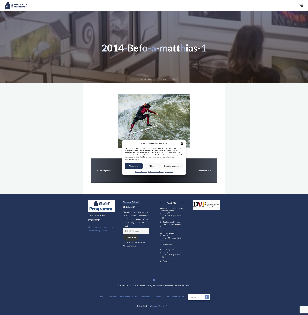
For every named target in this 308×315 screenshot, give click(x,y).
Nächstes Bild (203, 170)
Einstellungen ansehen (173, 166)
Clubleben (112, 296)
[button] (182, 143)
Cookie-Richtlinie (141, 172)
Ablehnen (152, 166)
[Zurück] (160, 203)
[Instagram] (154, 280)
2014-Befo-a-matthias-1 (146, 79)
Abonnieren (131, 237)
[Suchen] (207, 297)
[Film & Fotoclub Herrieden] (16, 5)
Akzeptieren (133, 166)
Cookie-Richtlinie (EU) (175, 296)
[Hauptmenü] (301, 5)
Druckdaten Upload (128, 296)
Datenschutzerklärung (156, 172)
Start (101, 296)
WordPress (165, 306)
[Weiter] (182, 203)
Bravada (154, 306)
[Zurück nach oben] (298, 305)
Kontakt (157, 296)
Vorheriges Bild (105, 170)
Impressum (169, 172)
